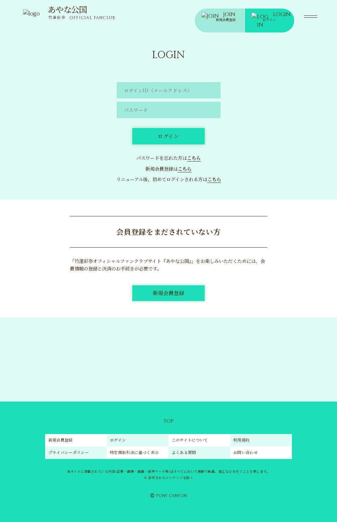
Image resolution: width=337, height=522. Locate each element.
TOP (168, 421)
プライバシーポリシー (68, 452)
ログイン (118, 440)
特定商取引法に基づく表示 (134, 452)
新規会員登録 (60, 440)
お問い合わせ (245, 452)
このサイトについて (190, 440)
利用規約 (241, 440)
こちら (194, 157)
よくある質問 (184, 452)
